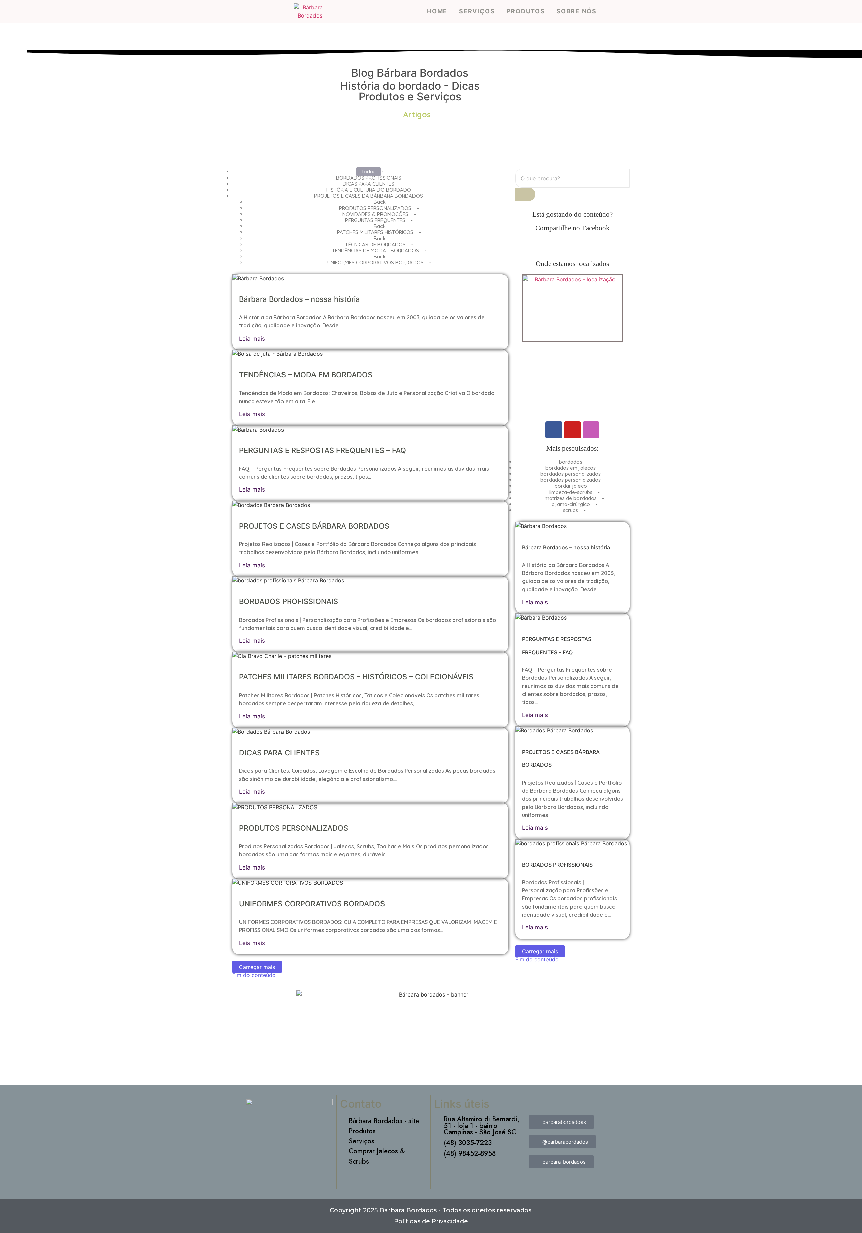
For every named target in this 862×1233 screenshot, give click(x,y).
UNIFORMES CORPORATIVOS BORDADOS (312, 903)
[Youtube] (572, 429)
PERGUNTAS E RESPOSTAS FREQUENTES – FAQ (322, 450)
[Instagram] (591, 429)
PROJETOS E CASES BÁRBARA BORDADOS (314, 525)
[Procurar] (525, 194)
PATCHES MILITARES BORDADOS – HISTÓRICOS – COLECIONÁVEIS (356, 676)
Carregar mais (257, 966)
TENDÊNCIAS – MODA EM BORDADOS (305, 374)
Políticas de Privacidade (431, 1221)
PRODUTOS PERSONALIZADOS (293, 828)
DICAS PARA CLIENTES (279, 752)
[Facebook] (553, 429)
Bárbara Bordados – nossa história (299, 299)
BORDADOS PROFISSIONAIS (288, 601)
